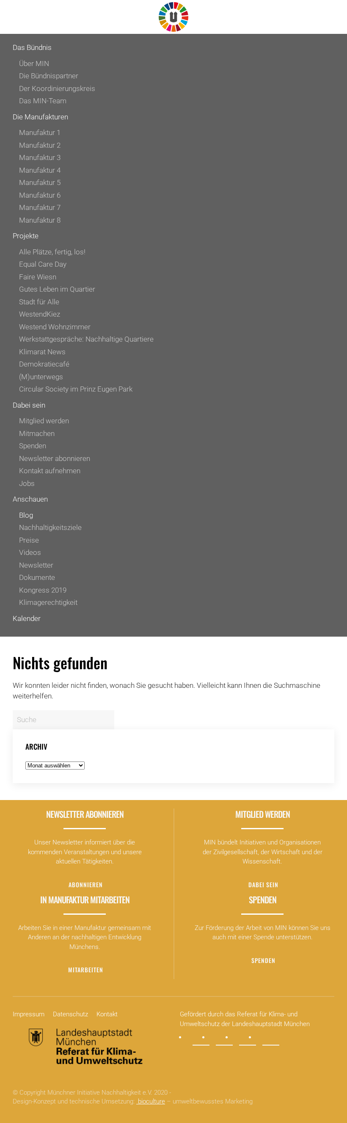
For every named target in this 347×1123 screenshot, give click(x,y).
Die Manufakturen (40, 117)
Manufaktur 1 (40, 132)
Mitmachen (37, 433)
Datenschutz (70, 1014)
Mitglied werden (44, 421)
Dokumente (37, 577)
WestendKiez (39, 314)
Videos (30, 552)
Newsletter (36, 565)
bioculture (150, 1101)
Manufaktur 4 (40, 170)
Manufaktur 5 (40, 182)
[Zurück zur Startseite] (173, 17)
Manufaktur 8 (40, 220)
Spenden (32, 445)
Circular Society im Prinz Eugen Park (75, 389)
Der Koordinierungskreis (57, 88)
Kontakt (107, 1014)
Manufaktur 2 (40, 145)
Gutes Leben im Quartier (57, 289)
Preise (29, 540)
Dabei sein (29, 405)
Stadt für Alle (39, 302)
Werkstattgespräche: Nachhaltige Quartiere (86, 339)
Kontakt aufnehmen (49, 470)
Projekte (26, 236)
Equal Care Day (42, 264)
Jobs (27, 483)
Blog (26, 515)
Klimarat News (42, 352)
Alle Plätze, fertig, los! (52, 252)
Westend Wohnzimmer (55, 327)
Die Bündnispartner (48, 76)
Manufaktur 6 (40, 195)
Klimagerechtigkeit (48, 602)
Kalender (27, 618)
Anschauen (30, 499)
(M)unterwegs (41, 376)
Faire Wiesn (37, 277)
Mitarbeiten (85, 969)
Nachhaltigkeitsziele (50, 527)
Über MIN (34, 63)
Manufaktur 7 (40, 207)
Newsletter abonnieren (54, 458)
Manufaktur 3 (40, 157)
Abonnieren (86, 884)
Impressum (28, 1014)
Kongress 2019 (42, 590)
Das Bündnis (32, 47)
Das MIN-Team (42, 101)
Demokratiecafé (44, 364)
